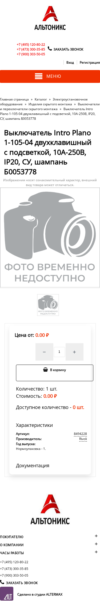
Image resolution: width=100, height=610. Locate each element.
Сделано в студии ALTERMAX (39, 594)
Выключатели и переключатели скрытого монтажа (50, 106)
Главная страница (14, 99)
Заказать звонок (68, 49)
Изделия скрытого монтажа (50, 104)
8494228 (80, 433)
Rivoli (83, 439)
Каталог (41, 99)
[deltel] (50, 30)
